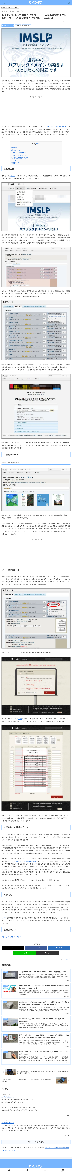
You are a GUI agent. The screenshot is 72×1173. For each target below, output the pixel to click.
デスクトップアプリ (9, 25)
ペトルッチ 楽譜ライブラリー (56, 126)
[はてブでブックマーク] (28, 745)
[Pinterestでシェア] (20, 750)
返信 (68, 1115)
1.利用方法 (14, 147)
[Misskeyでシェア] (60, 740)
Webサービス (27, 25)
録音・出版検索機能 (19, 153)
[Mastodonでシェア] (28, 740)
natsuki (19, 25)
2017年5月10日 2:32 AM (8, 1123)
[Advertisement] (36, 111)
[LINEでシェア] (60, 745)
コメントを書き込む (36, 1142)
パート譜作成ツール (19, 155)
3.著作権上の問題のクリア (19, 158)
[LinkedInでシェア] (36, 750)
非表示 (38, 144)
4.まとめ (13, 160)
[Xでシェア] (12, 740)
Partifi (20, 719)
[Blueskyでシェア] (44, 740)
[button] (47, 953)
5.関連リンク (15, 163)
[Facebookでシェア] (12, 745)
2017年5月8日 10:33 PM (8, 1097)
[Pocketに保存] (44, 745)
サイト (12, 176)
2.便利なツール (16, 150)
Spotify (4, 918)
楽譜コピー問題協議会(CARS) (26, 861)
